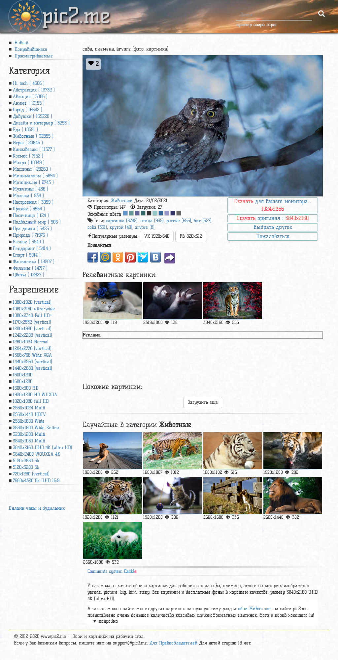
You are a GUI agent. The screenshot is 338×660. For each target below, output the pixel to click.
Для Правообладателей (173, 643)
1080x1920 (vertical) (32, 302)
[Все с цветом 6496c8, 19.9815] (125, 213)
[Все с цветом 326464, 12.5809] (143, 213)
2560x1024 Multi (29, 408)
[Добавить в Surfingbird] (143, 257)
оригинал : (273, 218)
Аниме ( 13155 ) (29, 103)
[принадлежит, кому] (232, 495)
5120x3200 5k (26, 467)
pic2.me (76, 10)
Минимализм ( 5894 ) (35, 176)
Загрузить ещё (202, 402)
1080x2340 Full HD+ (32, 315)
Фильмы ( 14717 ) (30, 268)
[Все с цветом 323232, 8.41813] (149, 213)
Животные (121, 200)
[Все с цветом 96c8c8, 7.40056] (154, 213)
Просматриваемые (33, 56)
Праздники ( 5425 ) (32, 228)
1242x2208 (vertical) (32, 335)
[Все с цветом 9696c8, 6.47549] (166, 213)
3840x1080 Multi (29, 441)
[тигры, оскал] (112, 495)
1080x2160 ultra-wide (34, 309)
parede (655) (178, 221)
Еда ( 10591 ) (25, 129)
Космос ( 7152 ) (28, 156)
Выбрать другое (273, 227)
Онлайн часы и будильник (37, 508)
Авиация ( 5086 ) (30, 96)
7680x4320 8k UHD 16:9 (36, 480)
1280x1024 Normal (31, 342)
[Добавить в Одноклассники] (118, 257)
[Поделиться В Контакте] (155, 257)
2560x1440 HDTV (29, 414)
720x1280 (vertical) (31, 474)
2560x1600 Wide (29, 421)
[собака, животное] (112, 450)
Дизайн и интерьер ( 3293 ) (41, 123)
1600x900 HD (25, 388)
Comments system (112, 571)
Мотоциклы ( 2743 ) (33, 182)
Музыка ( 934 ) (28, 195)
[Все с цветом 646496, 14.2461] (137, 213)
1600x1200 (22, 375)
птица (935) (152, 221)
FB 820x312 (191, 236)
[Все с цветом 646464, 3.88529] (178, 213)
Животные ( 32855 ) (33, 136)
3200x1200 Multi (29, 434)
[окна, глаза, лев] (292, 495)
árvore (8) (144, 227)
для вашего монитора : (272, 205)
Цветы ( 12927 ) (28, 275)
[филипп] (112, 300)
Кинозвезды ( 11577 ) (34, 149)
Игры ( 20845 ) (28, 143)
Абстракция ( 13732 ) (34, 90)
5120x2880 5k (26, 461)
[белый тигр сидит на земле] (232, 450)
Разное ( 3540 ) (28, 242)
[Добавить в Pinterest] (130, 257)
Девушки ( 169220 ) (32, 116)
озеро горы (265, 24)
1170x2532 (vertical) (32, 322)
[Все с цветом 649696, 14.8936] (131, 213)
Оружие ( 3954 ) (29, 209)
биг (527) (203, 221)
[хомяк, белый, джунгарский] (112, 540)
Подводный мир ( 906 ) (37, 222)
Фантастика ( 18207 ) (33, 261)
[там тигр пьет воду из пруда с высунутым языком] (292, 450)
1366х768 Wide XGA (32, 355)
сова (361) (97, 227)
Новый (20, 43)
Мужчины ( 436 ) (30, 189)
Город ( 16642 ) (27, 110)
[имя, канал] (172, 495)
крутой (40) (121, 227)
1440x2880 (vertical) (32, 368)
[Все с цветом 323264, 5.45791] (172, 213)
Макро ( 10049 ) (29, 162)
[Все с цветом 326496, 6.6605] (160, 213)
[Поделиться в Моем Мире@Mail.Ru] (105, 257)
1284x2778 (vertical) (32, 348)
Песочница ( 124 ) (31, 215)
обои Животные (254, 608)
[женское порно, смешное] (172, 300)
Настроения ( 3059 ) (33, 202)
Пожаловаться (272, 236)
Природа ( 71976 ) (30, 235)
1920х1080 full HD (31, 401)
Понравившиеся (30, 49)
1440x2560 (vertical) (32, 362)
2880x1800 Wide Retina (36, 428)
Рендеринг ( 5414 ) (32, 248)
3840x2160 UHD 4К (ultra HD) (42, 447)
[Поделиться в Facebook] (92, 257)
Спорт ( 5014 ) (27, 255)
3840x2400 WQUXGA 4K (36, 454)
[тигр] (232, 300)
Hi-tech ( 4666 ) (29, 83)
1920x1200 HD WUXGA (35, 395)
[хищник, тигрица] (172, 450)
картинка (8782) (122, 221)
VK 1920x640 (156, 236)
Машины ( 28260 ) (32, 169)
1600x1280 (22, 381)
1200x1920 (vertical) (32, 328)
